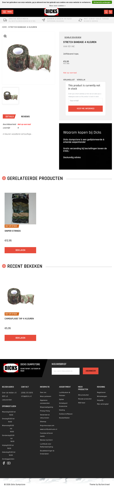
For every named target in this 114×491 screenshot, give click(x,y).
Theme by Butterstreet (99, 484)
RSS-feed (81, 403)
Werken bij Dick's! (46, 440)
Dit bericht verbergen (102, 2)
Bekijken (20, 250)
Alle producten (83, 395)
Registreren (101, 392)
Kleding (62, 410)
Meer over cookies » (57, 6)
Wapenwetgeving (46, 407)
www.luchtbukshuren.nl (48, 429)
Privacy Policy (45, 411)
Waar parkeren (45, 396)
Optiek (61, 399)
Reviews (25, 116)
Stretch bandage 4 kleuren (22, 27)
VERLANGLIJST (69, 80)
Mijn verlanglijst (103, 404)
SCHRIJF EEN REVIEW (73, 37)
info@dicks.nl (26, 396)
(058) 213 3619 (27, 392)
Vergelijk (100, 400)
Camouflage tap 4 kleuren (19, 318)
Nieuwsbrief (59, 364)
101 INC (71, 46)
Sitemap (43, 422)
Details (10, 116)
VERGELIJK (81, 80)
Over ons (43, 392)
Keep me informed (85, 108)
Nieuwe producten (85, 399)
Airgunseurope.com (47, 425)
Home (4, 27)
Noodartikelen (64, 418)
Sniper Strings (13, 230)
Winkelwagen (102, 396)
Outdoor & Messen (66, 414)
